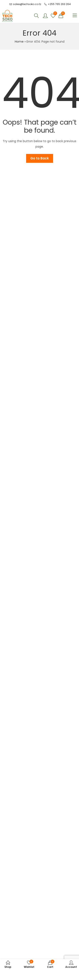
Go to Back (39, 158)
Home (19, 41)
